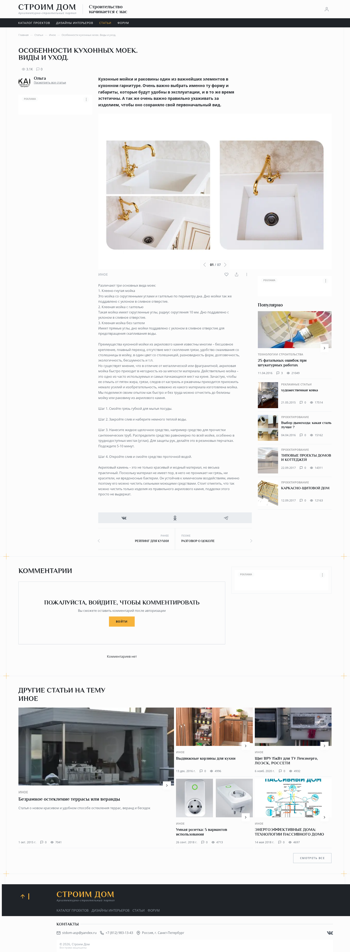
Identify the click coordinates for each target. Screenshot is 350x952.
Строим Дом (47, 9)
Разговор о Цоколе (198, 541)
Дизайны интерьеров (110, 910)
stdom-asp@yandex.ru (79, 932)
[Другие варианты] (247, 274)
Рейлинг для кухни (152, 541)
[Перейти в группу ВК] (330, 933)
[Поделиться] (237, 274)
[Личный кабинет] (327, 9)
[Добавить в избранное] (226, 274)
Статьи (138, 910)
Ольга (40, 78)
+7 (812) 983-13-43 (119, 932)
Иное (103, 274)
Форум (154, 910)
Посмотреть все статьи (50, 82)
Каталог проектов (73, 910)
